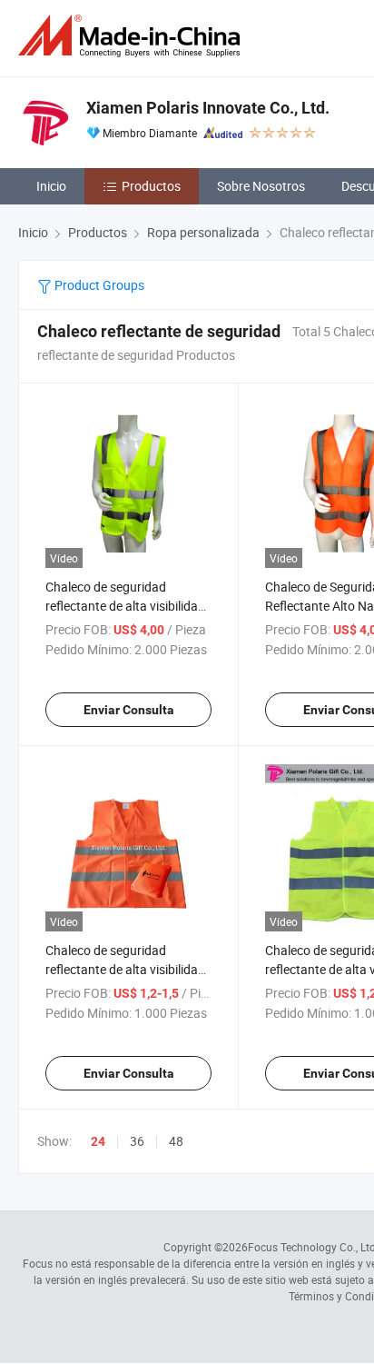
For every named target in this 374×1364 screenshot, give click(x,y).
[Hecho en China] (132, 36)
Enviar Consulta (129, 709)
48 (176, 1141)
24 (98, 1141)
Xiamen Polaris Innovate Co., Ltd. (208, 107)
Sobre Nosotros (261, 185)
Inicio (51, 185)
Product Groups (98, 285)
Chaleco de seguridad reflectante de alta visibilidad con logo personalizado (125, 605)
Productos (151, 185)
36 (137, 1141)
